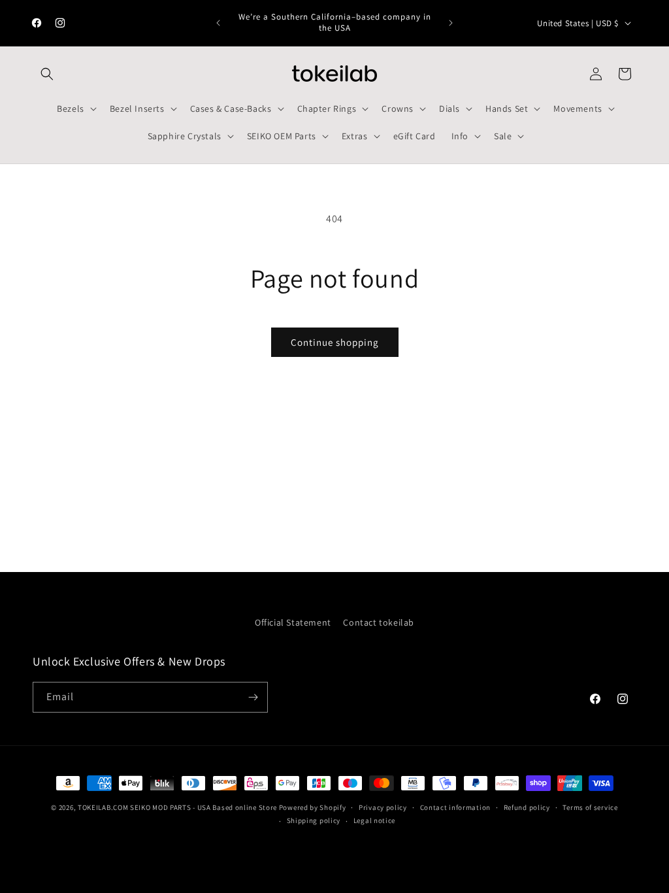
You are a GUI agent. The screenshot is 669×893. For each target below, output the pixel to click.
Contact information (455, 807)
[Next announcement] (450, 22)
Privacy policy (383, 807)
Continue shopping (335, 342)
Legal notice (374, 820)
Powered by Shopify (312, 807)
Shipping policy (314, 820)
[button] (47, 73)
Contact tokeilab (378, 622)
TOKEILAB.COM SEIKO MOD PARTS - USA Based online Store (177, 807)
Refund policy (527, 807)
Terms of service (590, 807)
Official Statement (293, 622)
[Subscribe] (252, 697)
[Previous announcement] (218, 22)
